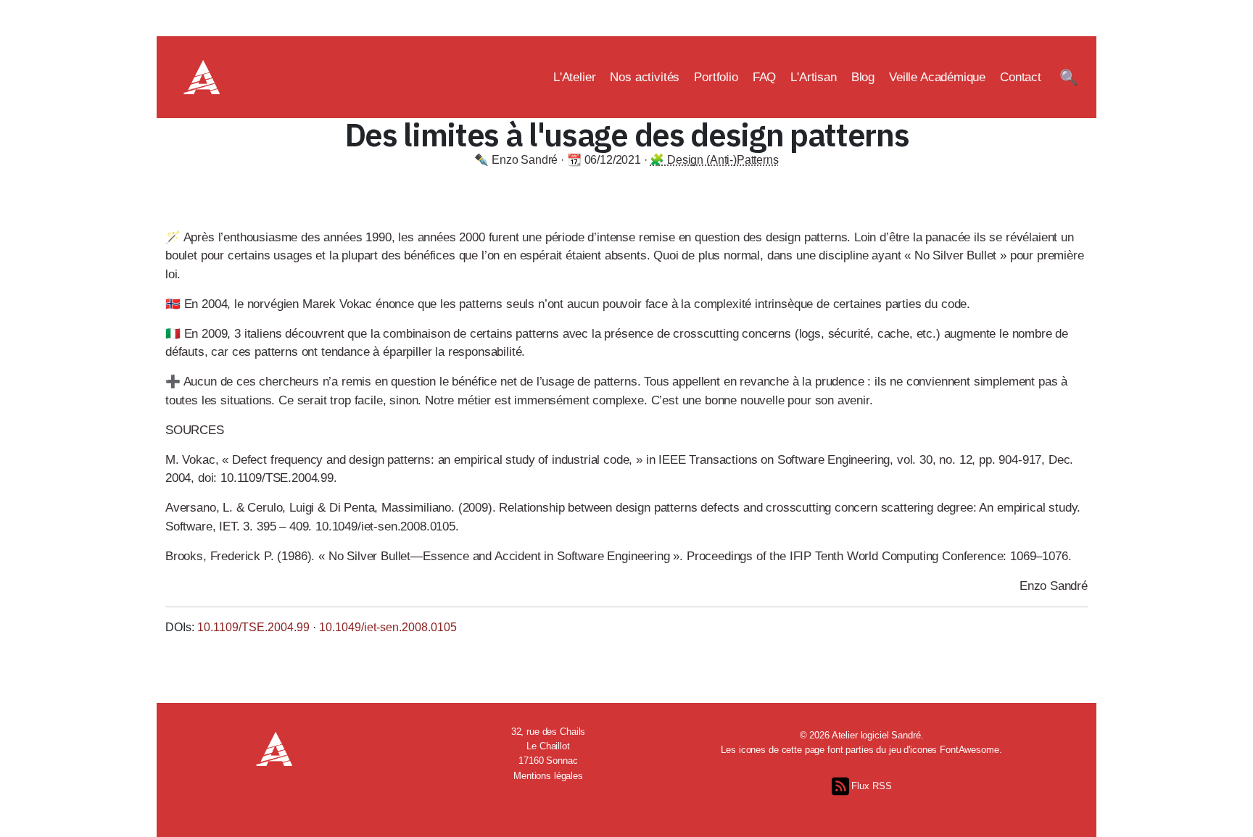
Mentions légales (548, 775)
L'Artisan (813, 77)
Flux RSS (870, 785)
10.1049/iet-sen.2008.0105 (388, 627)
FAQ (765, 77)
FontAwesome (969, 749)
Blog (862, 77)
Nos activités (644, 77)
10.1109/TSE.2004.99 (253, 627)
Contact (1020, 77)
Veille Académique (937, 77)
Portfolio (716, 77)
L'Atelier (574, 77)
